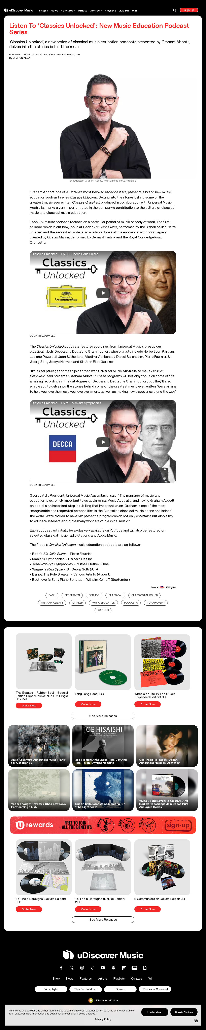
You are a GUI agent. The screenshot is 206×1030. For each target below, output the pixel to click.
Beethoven (72, 595)
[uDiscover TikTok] (92, 968)
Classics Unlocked (144, 595)
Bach (52, 595)
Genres (95, 10)
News (54, 10)
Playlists (110, 10)
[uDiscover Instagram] (82, 968)
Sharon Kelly (22, 58)
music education (103, 603)
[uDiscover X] (71, 968)
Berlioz (94, 595)
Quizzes (124, 10)
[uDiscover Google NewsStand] (134, 968)
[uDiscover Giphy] (145, 968)
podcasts (131, 603)
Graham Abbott (52, 603)
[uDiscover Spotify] (113, 968)
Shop (42, 10)
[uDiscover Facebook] (61, 968)
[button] (43, 670)
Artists (82, 10)
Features (67, 10)
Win (134, 10)
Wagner (103, 610)
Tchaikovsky (156, 603)
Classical (115, 595)
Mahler (77, 603)
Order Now (29, 705)
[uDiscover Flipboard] (124, 968)
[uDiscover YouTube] (103, 968)
